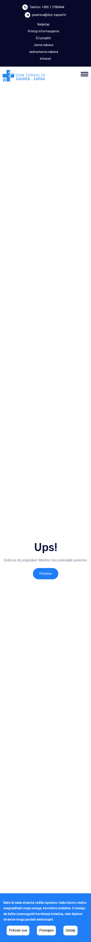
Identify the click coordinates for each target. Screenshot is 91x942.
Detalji (70, 930)
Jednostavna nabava (43, 52)
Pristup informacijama (43, 31)
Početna (46, 574)
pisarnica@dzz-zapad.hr (49, 15)
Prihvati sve (18, 930)
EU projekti (43, 38)
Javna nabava (43, 45)
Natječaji (43, 24)
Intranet (45, 58)
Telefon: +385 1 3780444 (47, 7)
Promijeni (46, 930)
